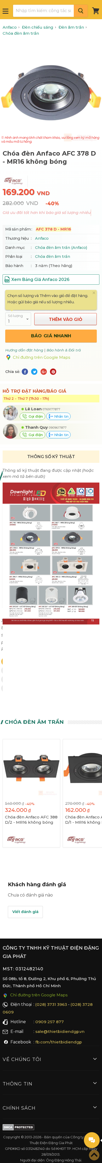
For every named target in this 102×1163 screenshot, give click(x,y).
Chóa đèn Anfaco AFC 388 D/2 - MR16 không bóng (31, 819)
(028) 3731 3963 (51, 1004)
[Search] (81, 11)
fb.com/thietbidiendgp (58, 1041)
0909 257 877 (49, 1021)
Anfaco (42, 238)
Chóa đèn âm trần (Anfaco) (61, 247)
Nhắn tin (60, 416)
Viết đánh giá (25, 911)
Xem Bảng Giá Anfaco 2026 (40, 279)
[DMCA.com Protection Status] (18, 1128)
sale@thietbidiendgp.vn (59, 1031)
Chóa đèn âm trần (52, 256)
